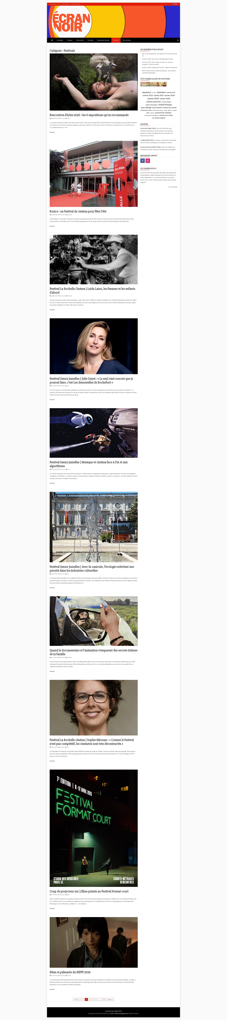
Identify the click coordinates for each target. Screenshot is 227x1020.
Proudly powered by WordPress (98, 1013)
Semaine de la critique (166, 115)
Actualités (60, 40)
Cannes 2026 (165, 98)
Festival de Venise (146, 110)
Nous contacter (66, 4)
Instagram (176, 4)
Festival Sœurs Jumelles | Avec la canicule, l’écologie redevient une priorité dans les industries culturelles (92, 569)
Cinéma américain (153, 102)
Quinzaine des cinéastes (163, 113)
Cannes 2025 (153, 98)
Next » (110, 999)
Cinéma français (165, 105)
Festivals (116, 40)
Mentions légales (75, 4)
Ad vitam (154, 92)
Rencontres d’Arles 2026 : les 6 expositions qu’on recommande (89, 115)
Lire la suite (52, 132)
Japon (161, 110)
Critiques (69, 40)
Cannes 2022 (148, 95)
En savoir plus (173, 187)
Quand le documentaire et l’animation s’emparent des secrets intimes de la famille (93, 652)
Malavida (174, 110)
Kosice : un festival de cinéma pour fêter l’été (78, 211)
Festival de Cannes (103, 40)
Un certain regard (158, 118)
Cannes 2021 (171, 92)
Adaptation (146, 92)
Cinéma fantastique (151, 105)
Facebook (173, 4)
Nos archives (127, 40)
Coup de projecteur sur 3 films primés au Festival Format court (89, 891)
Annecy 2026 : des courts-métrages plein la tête (157, 59)
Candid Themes (134, 1013)
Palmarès (152, 113)
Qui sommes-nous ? (55, 4)
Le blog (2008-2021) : (147, 140)
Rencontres (80, 40)
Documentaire (157, 107)
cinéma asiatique (166, 102)
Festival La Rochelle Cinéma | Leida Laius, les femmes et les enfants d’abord (92, 291)
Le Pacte (165, 110)
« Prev (76, 999)
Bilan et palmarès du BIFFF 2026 (70, 972)
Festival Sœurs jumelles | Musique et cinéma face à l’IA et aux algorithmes (89, 464)
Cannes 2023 (158, 95)
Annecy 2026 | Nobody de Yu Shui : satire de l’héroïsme (159, 67)
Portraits (90, 40)
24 (104, 999)
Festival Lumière (155, 110)
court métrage (146, 107)
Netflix (147, 113)
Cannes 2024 (169, 95)
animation (161, 92)
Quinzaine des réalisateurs (152, 115)
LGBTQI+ (170, 110)
